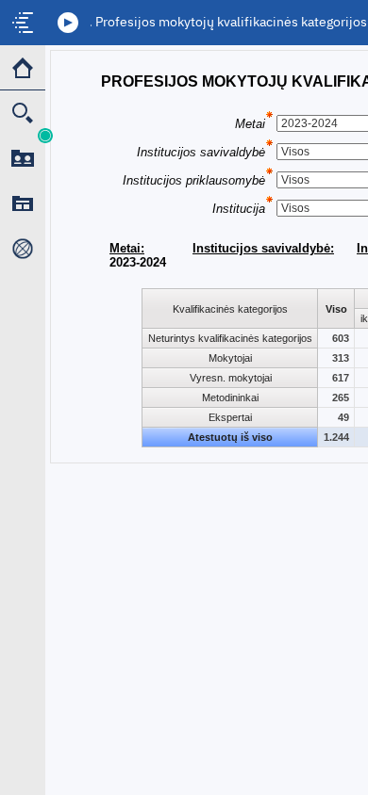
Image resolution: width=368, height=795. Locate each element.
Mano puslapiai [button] (22, 203)
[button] (68, 22)
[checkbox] (22, 22)
